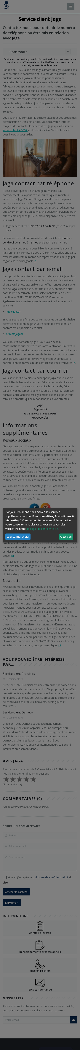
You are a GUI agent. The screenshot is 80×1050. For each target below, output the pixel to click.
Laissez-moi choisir (18, 536)
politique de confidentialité (42, 529)
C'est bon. (66, 536)
